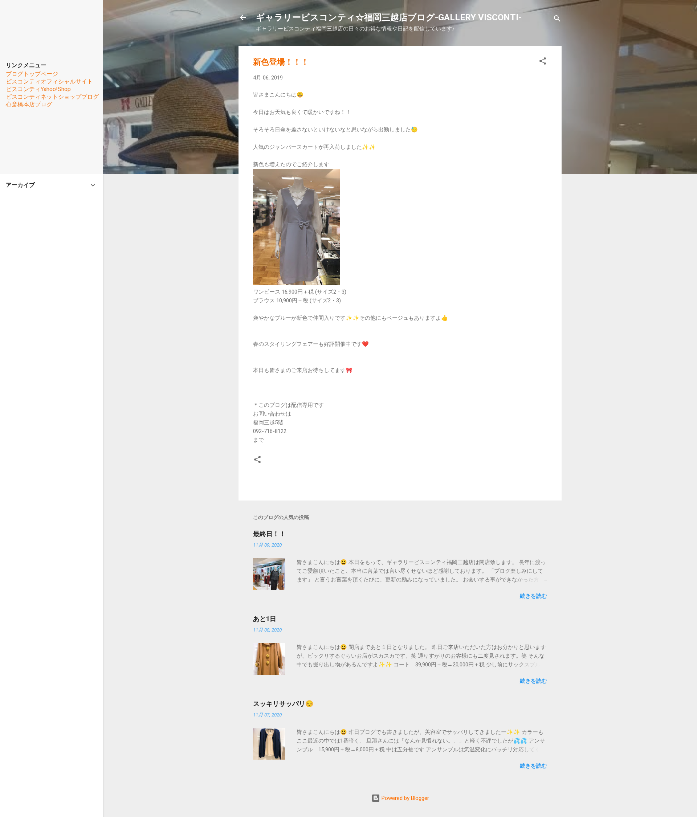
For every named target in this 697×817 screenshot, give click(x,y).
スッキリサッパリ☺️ (283, 703)
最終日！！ (269, 534)
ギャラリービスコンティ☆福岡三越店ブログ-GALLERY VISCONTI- (389, 17)
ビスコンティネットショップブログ (52, 96)
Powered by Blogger (404, 798)
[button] (542, 62)
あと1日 (264, 618)
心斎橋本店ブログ (29, 104)
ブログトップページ (32, 73)
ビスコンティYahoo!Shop (38, 89)
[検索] (557, 20)
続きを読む (533, 596)
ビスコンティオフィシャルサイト (49, 81)
